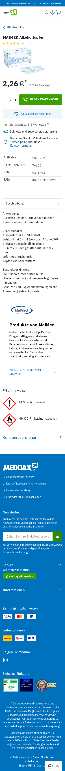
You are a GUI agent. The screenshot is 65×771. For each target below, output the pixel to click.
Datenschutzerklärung (15, 552)
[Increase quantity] (15, 99)
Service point (18, 142)
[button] (32, 114)
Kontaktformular (21, 145)
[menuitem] (25, 765)
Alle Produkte (15, 27)
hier (51, 748)
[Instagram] (5, 660)
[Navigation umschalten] (6, 12)
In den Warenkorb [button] (43, 99)
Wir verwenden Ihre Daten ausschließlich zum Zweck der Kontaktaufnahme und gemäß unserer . (32, 548)
